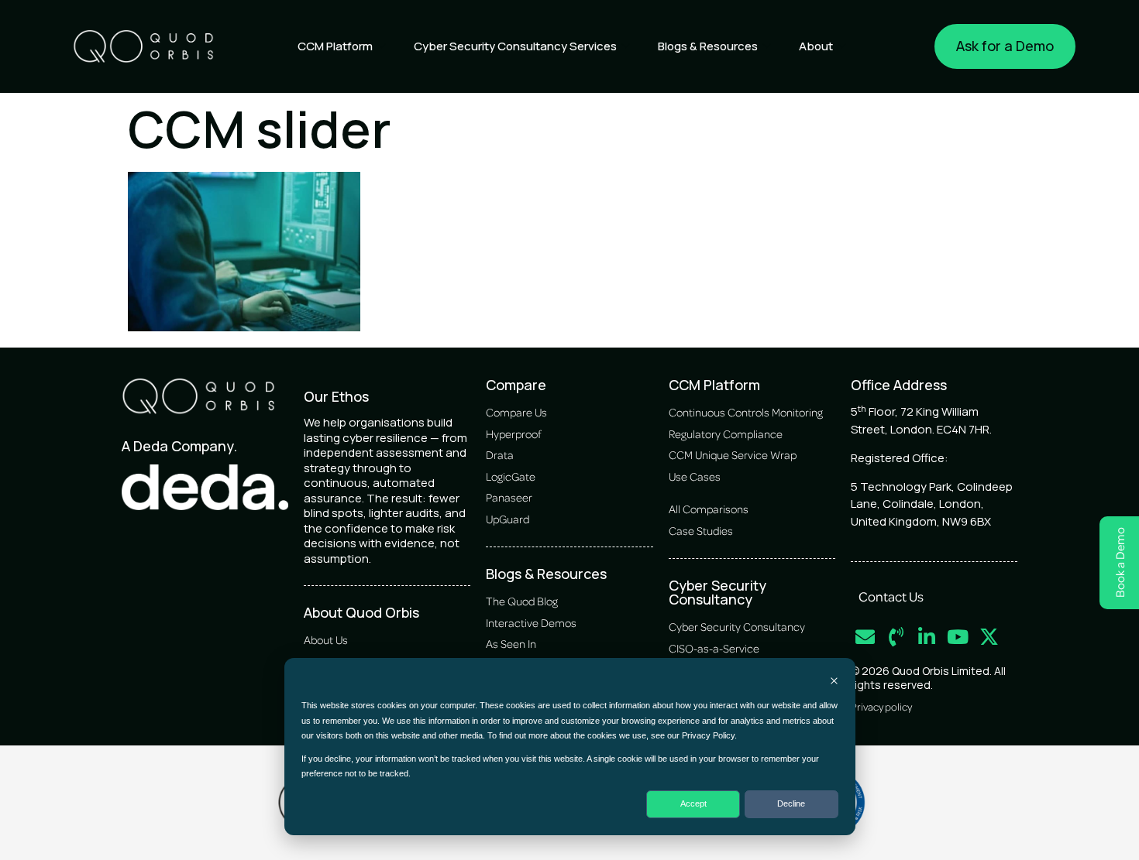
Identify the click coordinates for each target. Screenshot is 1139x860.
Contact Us (891, 596)
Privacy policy (881, 706)
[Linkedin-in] (927, 636)
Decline (791, 803)
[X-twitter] (989, 636)
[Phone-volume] (896, 636)
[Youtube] (958, 636)
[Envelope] (865, 636)
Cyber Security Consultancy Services (515, 46)
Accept (693, 803)
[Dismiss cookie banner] (834, 682)
